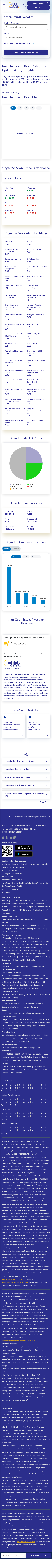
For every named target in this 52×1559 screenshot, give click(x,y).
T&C (33, 43)
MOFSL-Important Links (31, 1054)
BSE (3, 1054)
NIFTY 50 (5, 925)
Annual (6, 549)
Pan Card (10, 1047)
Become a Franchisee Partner (30, 1004)
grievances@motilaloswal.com (14, 1279)
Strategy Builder (8, 969)
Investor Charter (8, 1066)
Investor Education (41, 1057)
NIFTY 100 (42, 929)
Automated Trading (10, 1029)
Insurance (6, 913)
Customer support (36, 1013)
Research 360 (7, 966)
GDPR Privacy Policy (25, 1066)
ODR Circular (24, 1069)
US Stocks (30, 903)
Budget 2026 (7, 1019)
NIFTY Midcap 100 (29, 929)
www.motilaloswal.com (26, 1541)
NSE (7, 1054)
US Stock (31, 1022)
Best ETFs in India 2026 (20, 1041)
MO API (35, 966)
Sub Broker (40, 1022)
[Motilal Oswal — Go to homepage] (12, 5)
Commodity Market (22, 919)
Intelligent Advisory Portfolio (13, 903)
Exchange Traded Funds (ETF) (36, 910)
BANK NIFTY (25, 925)
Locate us (23, 1013)
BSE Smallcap (36, 925)
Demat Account (33, 1019)
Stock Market (19, 1019)
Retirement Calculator (38, 941)
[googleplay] (24, 853)
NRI (4, 1026)
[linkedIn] (14, 838)
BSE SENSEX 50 (11, 932)
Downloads (39, 1066)
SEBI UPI (37, 7)
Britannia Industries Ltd (33, 985)
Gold (48, 1022)
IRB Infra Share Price (32, 982)
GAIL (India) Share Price (33, 979)
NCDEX (17, 1054)
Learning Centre (24, 994)
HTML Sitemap (16, 1072)
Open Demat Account (37, 3)
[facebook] (3, 838)
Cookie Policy (26, 1057)
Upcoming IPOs (8, 900)
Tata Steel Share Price (31, 975)
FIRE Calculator (29, 960)
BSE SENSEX (14, 925)
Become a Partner (9, 1004)
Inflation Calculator (26, 957)
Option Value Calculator (12, 960)
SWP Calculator (31, 947)
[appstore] (24, 847)
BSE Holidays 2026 (25, 1035)
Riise (41, 966)
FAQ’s (15, 1013)
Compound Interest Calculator (15, 941)
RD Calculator (33, 938)
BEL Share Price (38, 988)
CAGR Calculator (28, 944)
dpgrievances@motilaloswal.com (15, 1282)
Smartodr (6, 1069)
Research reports (9, 994)
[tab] (13, 108)
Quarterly (15, 549)
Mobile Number (11, 23)
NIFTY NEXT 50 (15, 929)
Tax (3, 1047)
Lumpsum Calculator (10, 944)
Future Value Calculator (22, 950)
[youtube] (11, 838)
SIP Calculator (7, 938)
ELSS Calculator (21, 954)
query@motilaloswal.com (12, 873)
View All (43, 802)
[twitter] (7, 838)
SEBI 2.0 (14, 1069)
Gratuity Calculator (41, 950)
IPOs (11, 1022)
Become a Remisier (30, 1007)
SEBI (11, 1054)
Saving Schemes (35, 1047)
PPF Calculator (8, 954)
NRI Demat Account (37, 900)
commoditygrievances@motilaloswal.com (18, 1340)
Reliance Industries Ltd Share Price (16, 988)
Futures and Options (40, 919)
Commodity (11, 1026)
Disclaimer (15, 1057)
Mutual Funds (22, 900)
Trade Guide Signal (22, 966)
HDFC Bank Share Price (11, 975)
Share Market (7, 919)
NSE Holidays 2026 (9, 1035)
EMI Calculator (18, 947)
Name (7, 33)
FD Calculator (20, 938)
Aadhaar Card (21, 1047)
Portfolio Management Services (30, 907)
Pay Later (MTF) (16, 910)
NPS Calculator (42, 957)
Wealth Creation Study (31, 1060)
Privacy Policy (36, 1069)
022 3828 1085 (7, 877)
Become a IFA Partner (11, 1007)
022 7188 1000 (7, 892)
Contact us (6, 1013)
